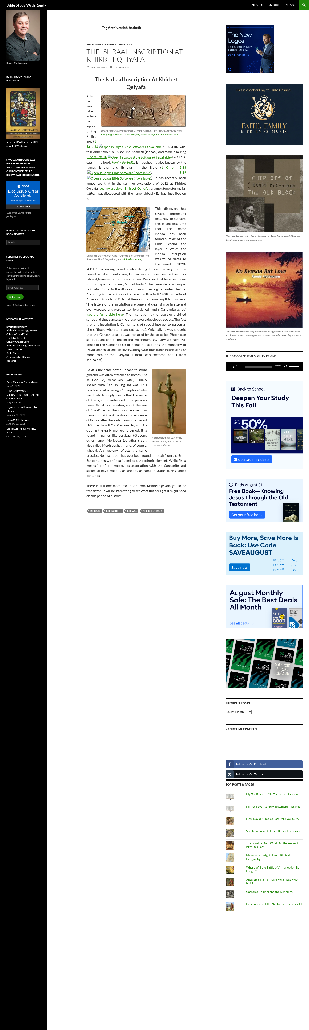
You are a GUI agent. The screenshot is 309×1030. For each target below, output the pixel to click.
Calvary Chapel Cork (17, 341)
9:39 (183, 172)
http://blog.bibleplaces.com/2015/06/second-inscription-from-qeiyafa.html (139, 134)
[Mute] (286, 367)
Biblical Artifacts (119, 44)
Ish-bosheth (113, 510)
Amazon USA (13, 142)
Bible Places (12, 353)
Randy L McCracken (241, 729)
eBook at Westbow (16, 145)
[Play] (232, 367)
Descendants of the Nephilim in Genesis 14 (274, 904)
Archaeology (96, 44)
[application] (264, 366)
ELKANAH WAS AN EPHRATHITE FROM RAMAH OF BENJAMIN (22, 394)
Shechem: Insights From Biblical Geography (274, 831)
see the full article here (105, 314)
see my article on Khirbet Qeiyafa (124, 188)
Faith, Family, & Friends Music (22, 382)
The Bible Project (15, 338)
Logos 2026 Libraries (17, 419)
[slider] (295, 366)
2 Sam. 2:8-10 (97, 157)
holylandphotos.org (131, 259)
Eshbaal (95, 510)
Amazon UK (30, 142)
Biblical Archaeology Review (21, 330)
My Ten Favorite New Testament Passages (273, 806)
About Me (257, 5)
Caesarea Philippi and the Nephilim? (269, 892)
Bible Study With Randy (26, 5)
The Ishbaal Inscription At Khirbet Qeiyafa (134, 55)
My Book (274, 5)
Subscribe (14, 296)
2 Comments (121, 67)
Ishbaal (132, 510)
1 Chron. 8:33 (173, 167)
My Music (290, 5)
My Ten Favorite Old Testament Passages (272, 794)
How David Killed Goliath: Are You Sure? (272, 818)
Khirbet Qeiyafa (152, 510)
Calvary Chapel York (17, 334)
